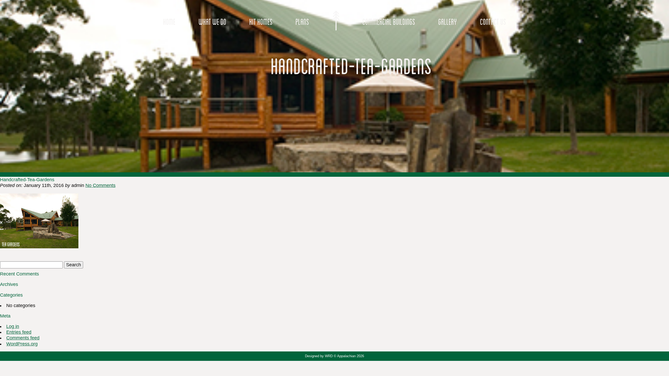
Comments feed (22, 337)
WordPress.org (22, 343)
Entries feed (18, 332)
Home (169, 22)
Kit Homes (261, 22)
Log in (12, 326)
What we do (212, 22)
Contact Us (493, 22)
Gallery (447, 22)
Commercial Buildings (388, 22)
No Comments (100, 185)
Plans (302, 22)
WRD (329, 356)
